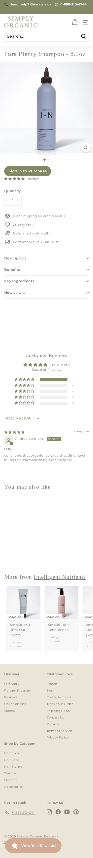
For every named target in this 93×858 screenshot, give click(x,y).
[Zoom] (85, 147)
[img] (14, 432)
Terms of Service (59, 731)
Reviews (10, 697)
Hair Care (11, 760)
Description (15, 258)
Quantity (12, 191)
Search (52, 684)
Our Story (11, 684)
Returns (53, 724)
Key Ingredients (19, 281)
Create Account (59, 697)
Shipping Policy (59, 711)
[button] (15, 179)
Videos (9, 711)
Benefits (12, 269)
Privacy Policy (58, 737)
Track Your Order (60, 704)
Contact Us (55, 717)
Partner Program (17, 690)
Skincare (11, 780)
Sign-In (52, 690)
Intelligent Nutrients (60, 577)
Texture (10, 773)
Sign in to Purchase (28, 171)
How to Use (15, 292)
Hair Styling (13, 766)
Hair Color (12, 753)
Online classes (15, 704)
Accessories (13, 786)
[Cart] (75, 22)
